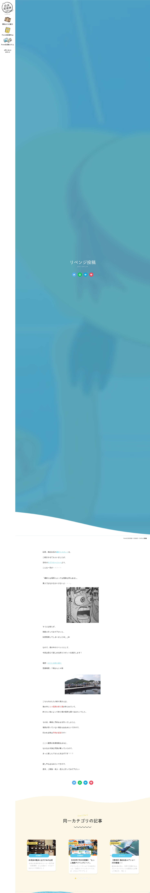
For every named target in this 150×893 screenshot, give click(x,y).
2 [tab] (78, 878)
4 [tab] (84, 878)
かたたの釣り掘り (54, 663)
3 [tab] (81, 878)
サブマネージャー (54, 562)
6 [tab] (89, 878)
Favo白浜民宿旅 (127, 538)
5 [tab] (87, 878)
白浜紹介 (136, 538)
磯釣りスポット (62, 552)
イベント (122, 855)
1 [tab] (75, 878)
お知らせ (7, 52)
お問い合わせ (7, 50)
